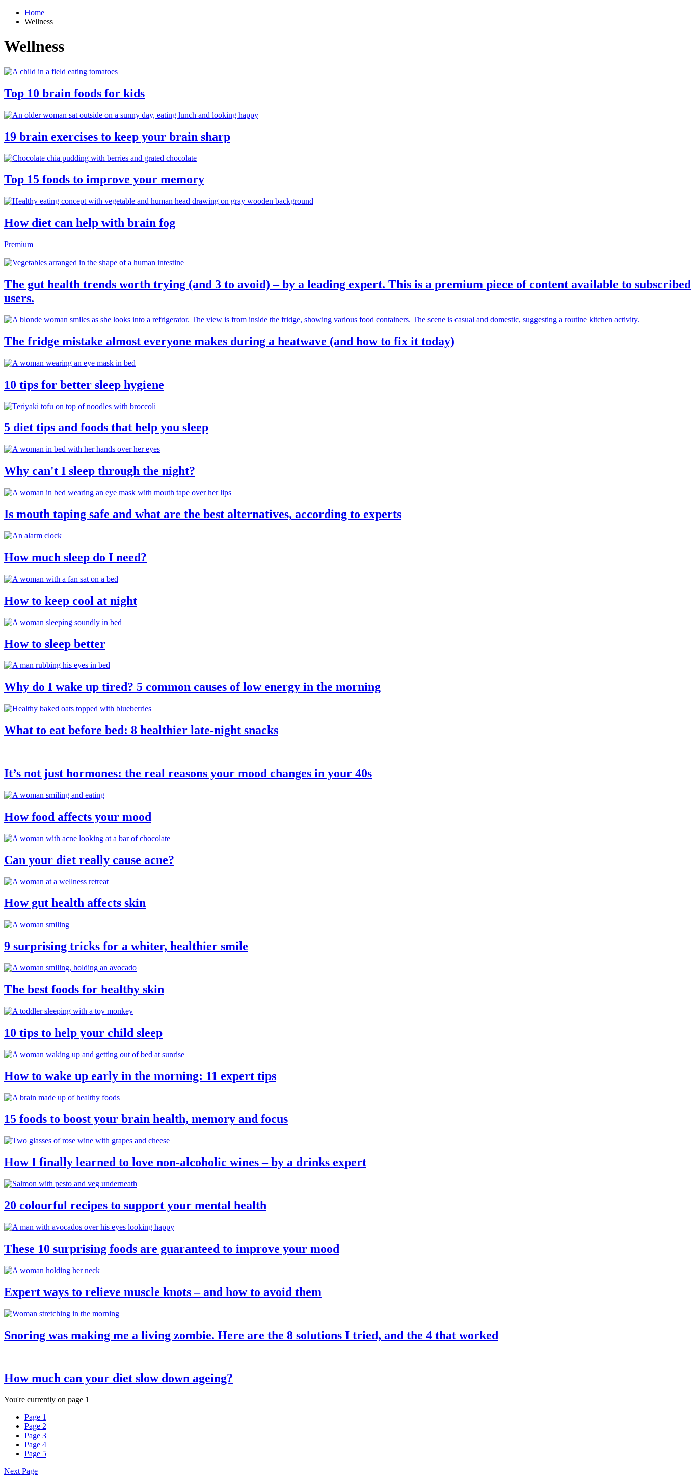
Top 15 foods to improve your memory (104, 179)
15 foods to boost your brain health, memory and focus (146, 1118)
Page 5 (35, 1453)
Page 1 (35, 1417)
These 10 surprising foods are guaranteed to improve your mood (171, 1248)
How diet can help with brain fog (89, 222)
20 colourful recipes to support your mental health (135, 1205)
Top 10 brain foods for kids (74, 93)
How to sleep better (54, 644)
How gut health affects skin (75, 902)
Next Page (21, 1471)
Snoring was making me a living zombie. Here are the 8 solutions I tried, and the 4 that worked (251, 1335)
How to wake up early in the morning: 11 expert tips (140, 1076)
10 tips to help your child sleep (83, 1032)
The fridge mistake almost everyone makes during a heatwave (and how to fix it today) (229, 341)
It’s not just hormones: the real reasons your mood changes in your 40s (188, 773)
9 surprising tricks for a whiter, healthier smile (126, 946)
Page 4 (35, 1444)
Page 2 (35, 1426)
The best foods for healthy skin (84, 989)
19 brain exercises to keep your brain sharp (117, 136)
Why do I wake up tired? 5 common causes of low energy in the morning (192, 686)
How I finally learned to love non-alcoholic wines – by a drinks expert (185, 1162)
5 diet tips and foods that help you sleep (106, 427)
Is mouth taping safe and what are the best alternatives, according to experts (202, 514)
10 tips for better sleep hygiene (84, 384)
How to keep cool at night (70, 600)
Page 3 (35, 1435)
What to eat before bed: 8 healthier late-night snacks (141, 730)
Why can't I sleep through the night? (99, 470)
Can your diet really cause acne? (89, 860)
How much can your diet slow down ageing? (118, 1378)
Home (34, 12)
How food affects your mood (77, 816)
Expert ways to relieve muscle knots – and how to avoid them (163, 1292)
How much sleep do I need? (75, 557)
